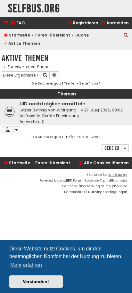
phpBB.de (119, 186)
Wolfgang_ (68, 110)
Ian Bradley (117, 174)
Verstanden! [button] (36, 281)
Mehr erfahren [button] (26, 265)
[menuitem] (18, 23)
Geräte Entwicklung (60, 115)
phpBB (64, 180)
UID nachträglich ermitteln (53, 104)
